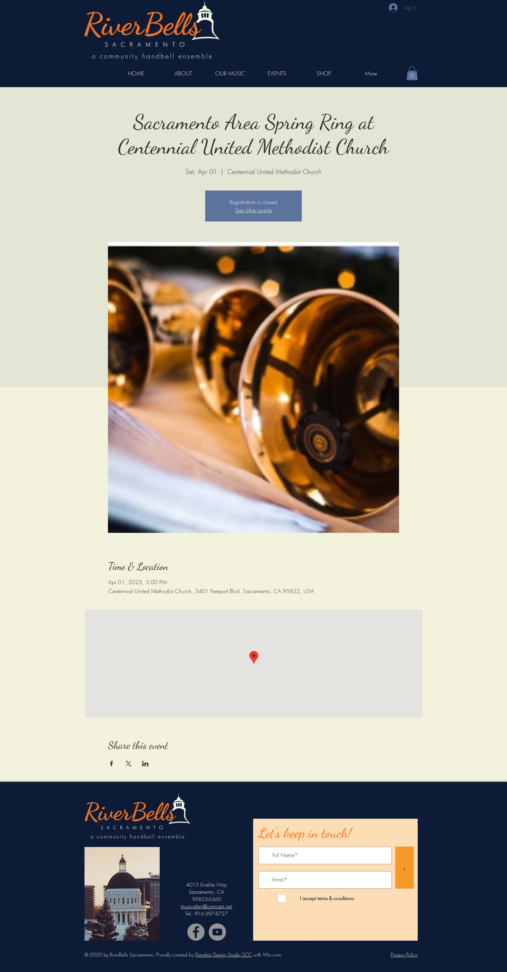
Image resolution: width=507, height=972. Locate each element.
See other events (253, 210)
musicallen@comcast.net (206, 906)
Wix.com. (272, 954)
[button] (412, 73)
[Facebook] (196, 932)
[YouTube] (217, 932)
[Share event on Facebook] (111, 763)
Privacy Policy (404, 954)
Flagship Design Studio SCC (223, 954)
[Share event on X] (128, 763)
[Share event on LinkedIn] (145, 763)
